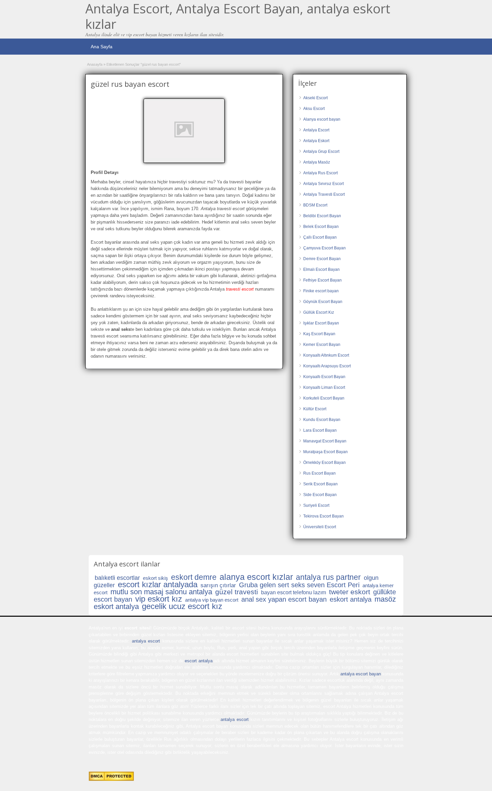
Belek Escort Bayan (321, 226)
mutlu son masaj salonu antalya (161, 592)
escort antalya (198, 660)
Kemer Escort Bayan (321, 344)
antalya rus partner (328, 577)
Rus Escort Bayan (319, 473)
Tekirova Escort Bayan (323, 516)
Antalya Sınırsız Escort (323, 183)
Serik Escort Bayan (320, 484)
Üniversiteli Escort (319, 527)
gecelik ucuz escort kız (182, 606)
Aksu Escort (314, 108)
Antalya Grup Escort (321, 151)
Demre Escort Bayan (322, 258)
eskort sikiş (155, 578)
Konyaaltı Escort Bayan (324, 376)
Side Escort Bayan (320, 494)
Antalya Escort (316, 130)
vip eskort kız (158, 598)
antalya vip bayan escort (211, 600)
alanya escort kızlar (256, 577)
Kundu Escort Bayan (321, 419)
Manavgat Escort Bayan (324, 441)
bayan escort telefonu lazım (293, 592)
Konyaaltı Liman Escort (324, 387)
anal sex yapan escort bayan (284, 599)
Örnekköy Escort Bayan (324, 462)
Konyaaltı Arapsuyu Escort (327, 366)
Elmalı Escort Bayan (321, 269)
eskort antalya (351, 599)
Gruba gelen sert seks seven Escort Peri (299, 585)
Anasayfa (94, 64)
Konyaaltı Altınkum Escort (326, 355)
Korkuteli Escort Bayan (323, 398)
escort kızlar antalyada (157, 584)
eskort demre (194, 577)
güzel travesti (236, 592)
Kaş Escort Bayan (319, 333)
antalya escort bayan (360, 673)
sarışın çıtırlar (218, 585)
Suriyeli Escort (316, 505)
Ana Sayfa (101, 46)
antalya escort (146, 641)
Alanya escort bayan (321, 119)
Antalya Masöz (316, 162)
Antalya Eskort (316, 140)
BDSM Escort (315, 205)
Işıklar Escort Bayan (321, 323)
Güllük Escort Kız (318, 312)
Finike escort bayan (321, 291)
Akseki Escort (315, 98)
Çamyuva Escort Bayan (324, 248)
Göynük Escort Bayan (322, 301)
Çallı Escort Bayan (320, 237)
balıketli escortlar (117, 577)
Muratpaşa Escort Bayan (325, 451)
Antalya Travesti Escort (324, 194)
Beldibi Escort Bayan (322, 216)
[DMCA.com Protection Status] (111, 779)
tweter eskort (349, 592)
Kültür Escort (314, 409)
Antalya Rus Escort (320, 173)
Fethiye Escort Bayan (322, 280)
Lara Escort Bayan (320, 430)
